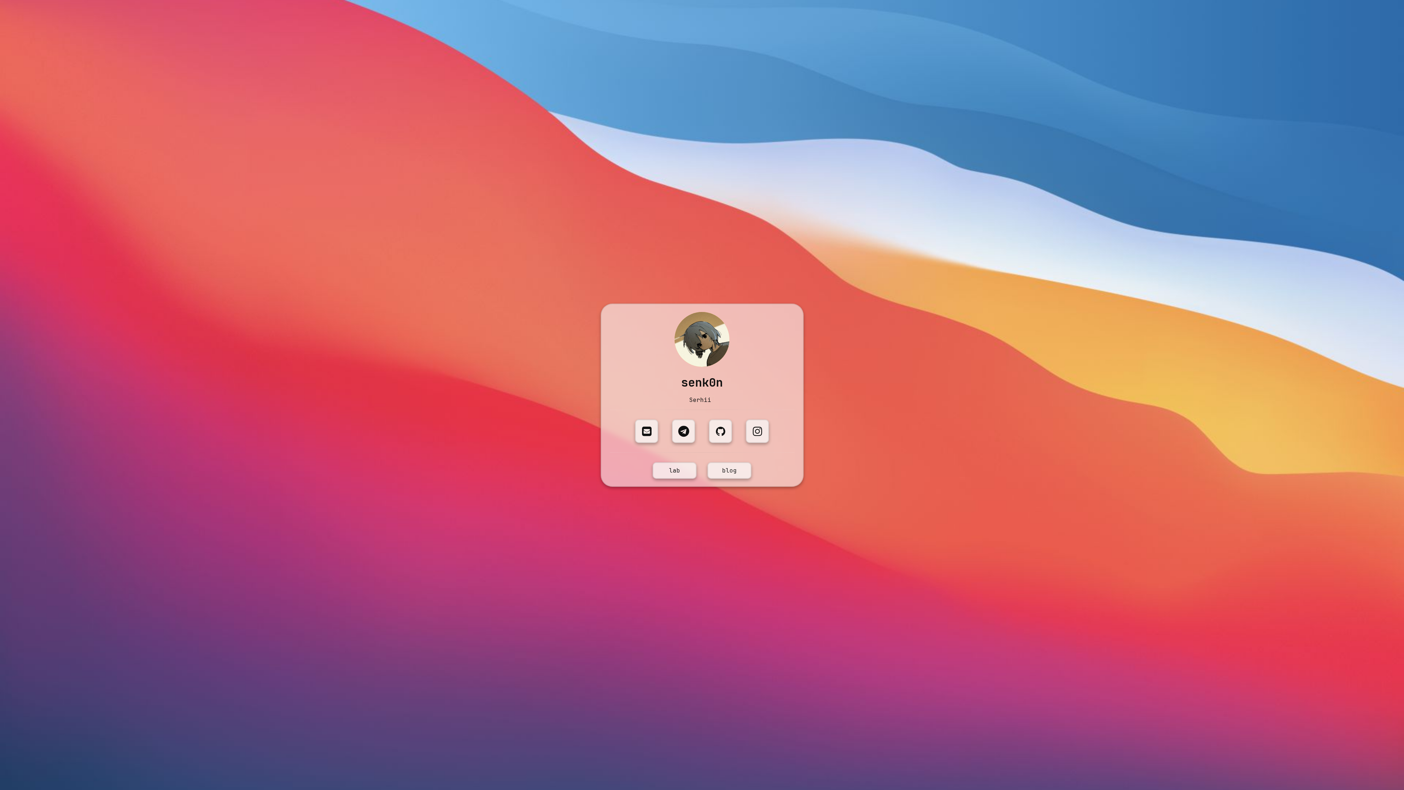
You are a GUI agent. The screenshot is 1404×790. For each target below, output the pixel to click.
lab (674, 470)
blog (729, 470)
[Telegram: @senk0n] (683, 431)
